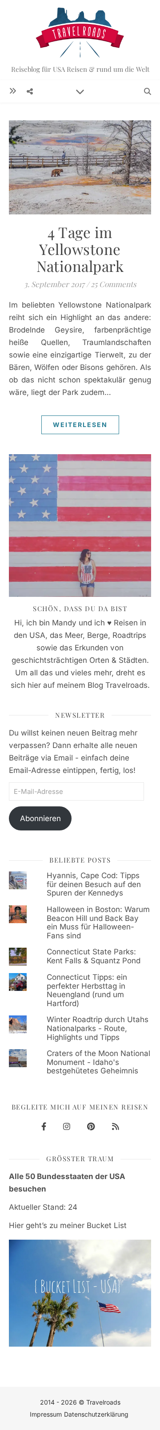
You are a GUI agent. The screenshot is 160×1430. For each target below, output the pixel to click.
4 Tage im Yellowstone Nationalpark (80, 248)
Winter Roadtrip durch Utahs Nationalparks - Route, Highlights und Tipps (97, 1028)
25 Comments (113, 284)
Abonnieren (40, 818)
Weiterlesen (80, 424)
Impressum (46, 1414)
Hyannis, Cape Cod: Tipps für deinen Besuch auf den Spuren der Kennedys (94, 884)
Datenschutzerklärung (96, 1414)
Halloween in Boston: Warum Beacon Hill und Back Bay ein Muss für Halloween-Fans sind (98, 922)
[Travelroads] (80, 40)
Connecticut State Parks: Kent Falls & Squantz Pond (93, 956)
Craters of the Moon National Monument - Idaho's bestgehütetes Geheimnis (98, 1062)
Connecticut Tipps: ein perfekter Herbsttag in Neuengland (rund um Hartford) (87, 990)
